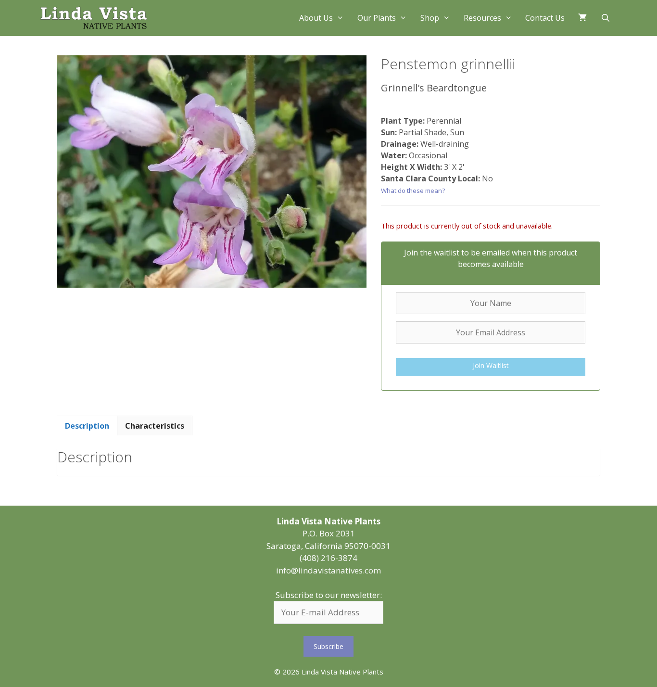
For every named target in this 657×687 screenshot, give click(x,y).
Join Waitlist (491, 365)
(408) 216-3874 (328, 557)
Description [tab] (87, 425)
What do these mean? (413, 190)
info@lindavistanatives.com (328, 570)
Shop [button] (429, 18)
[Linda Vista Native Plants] (93, 18)
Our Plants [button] (376, 18)
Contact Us (545, 18)
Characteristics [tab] (154, 425)
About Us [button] (316, 18)
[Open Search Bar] (605, 18)
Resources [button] (482, 18)
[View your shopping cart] (582, 18)
